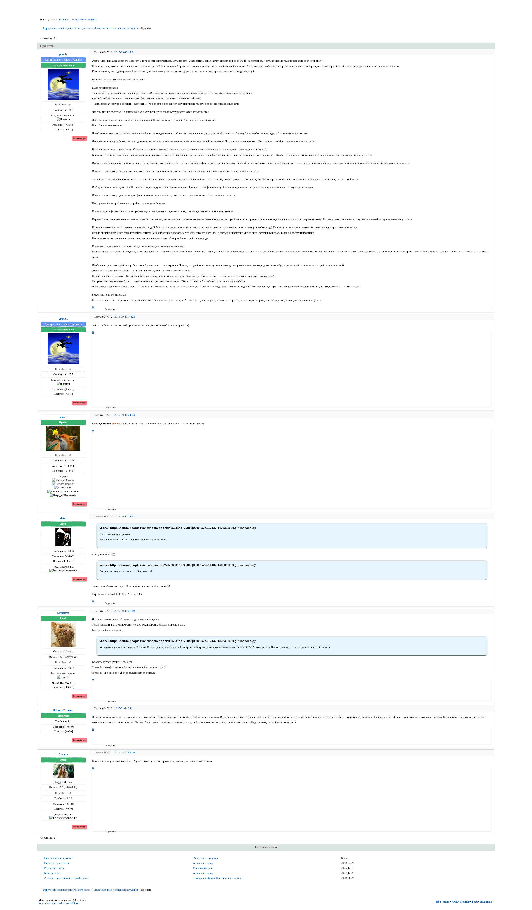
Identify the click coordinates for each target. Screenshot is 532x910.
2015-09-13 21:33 (124, 516)
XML (455, 901)
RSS (438, 901)
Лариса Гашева (63, 710)
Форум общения (202, 867)
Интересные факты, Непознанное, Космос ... (218, 877)
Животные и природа (205, 857)
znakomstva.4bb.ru (68, 903)
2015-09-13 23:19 (124, 610)
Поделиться (106, 309)
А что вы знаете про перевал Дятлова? (66, 877)
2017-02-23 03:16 (124, 752)
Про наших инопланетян (58, 857)
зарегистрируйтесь (86, 19)
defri (63, 518)
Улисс (63, 417)
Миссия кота (51, 872)
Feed (475, 901)
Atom (446, 901)
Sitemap (465, 901)
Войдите (64, 19)
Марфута (63, 612)
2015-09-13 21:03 (124, 415)
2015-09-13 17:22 (124, 316)
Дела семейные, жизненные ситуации (116, 28)
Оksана (63, 754)
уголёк (63, 54)
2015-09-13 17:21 (124, 52)
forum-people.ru (47, 903)
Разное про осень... (55, 867)
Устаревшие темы (203, 862)
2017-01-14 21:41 (124, 708)
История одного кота (56, 862)
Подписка (486, 901)
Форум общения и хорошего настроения (66, 28)
